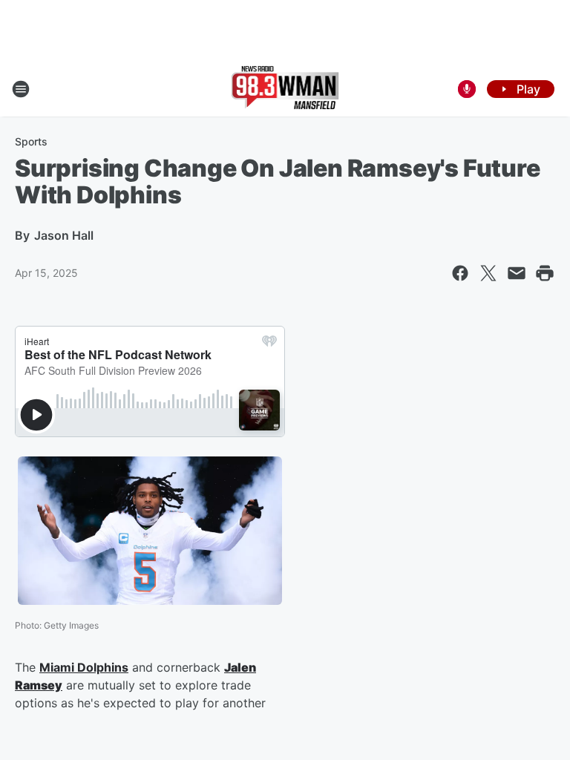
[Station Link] (285, 89)
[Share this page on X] (488, 273)
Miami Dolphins (83, 667)
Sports (31, 141)
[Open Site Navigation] (21, 89)
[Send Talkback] (467, 89)
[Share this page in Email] (516, 273)
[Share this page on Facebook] (460, 273)
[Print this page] (544, 273)
